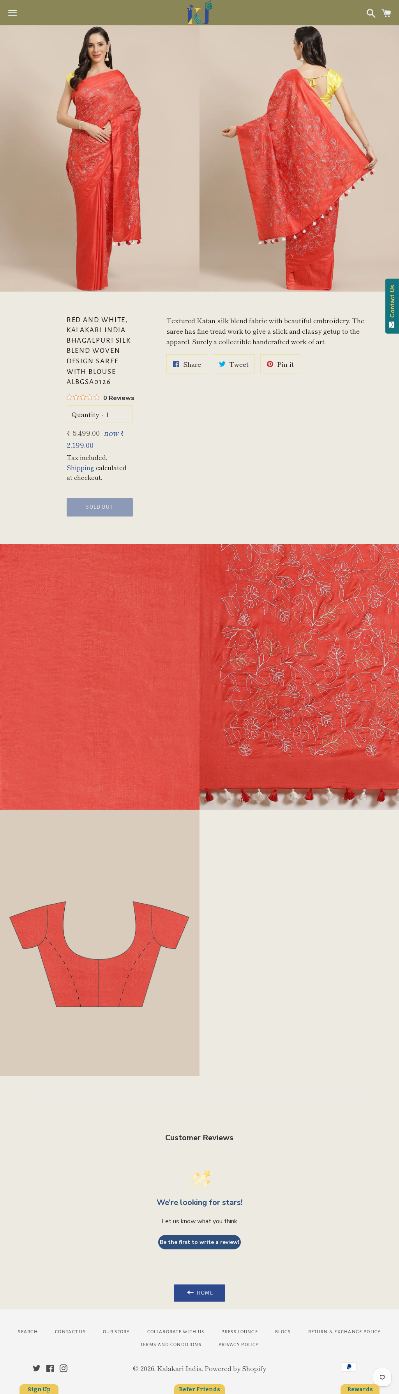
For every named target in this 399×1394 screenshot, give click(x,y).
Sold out (99, 507)
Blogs (283, 1331)
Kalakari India (179, 1368)
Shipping (80, 467)
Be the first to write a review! (199, 1242)
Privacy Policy (239, 1344)
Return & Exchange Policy (344, 1331)
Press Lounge (239, 1331)
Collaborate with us (176, 1331)
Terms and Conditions (170, 1344)
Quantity (85, 414)
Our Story (116, 1331)
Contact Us (70, 1331)
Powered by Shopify (235, 1368)
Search (28, 1331)
